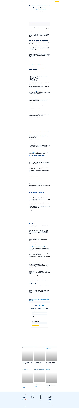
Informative (44, 9)
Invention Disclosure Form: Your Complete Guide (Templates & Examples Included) (50, 363)
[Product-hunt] (25, 399)
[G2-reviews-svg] (26, 399)
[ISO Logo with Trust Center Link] (53, 406)
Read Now (24, 387)
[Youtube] (24, 399)
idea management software (37, 74)
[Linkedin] (22, 399)
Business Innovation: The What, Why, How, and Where (38, 64)
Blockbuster (33, 152)
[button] (36, 305)
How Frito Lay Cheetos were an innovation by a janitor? (38, 246)
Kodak (36, 152)
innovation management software (38, 75)
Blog (42, 9)
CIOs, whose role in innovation (41, 167)
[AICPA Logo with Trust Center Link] (56, 406)
